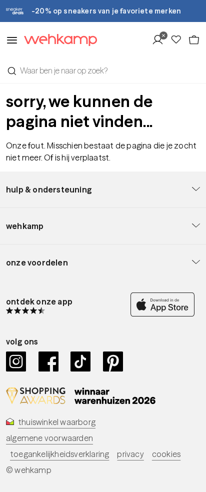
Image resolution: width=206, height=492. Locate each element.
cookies (166, 454)
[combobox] (103, 70)
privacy (130, 454)
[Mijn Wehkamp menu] (161, 40)
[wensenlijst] (179, 40)
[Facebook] (48, 362)
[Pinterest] (113, 362)
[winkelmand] (194, 40)
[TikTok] (80, 362)
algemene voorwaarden (49, 438)
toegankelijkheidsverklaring (59, 454)
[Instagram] (16, 362)
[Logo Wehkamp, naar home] (57, 40)
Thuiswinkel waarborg (57, 422)
